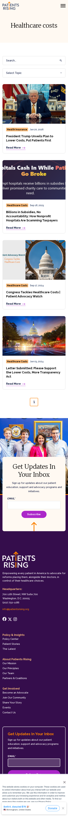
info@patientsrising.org (15, 609)
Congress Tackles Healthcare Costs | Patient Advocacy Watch (33, 294)
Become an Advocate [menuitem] (15, 692)
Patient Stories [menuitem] (11, 643)
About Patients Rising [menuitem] (16, 659)
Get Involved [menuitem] (11, 688)
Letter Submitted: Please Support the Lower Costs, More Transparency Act (33, 372)
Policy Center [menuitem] (10, 639)
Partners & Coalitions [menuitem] (14, 678)
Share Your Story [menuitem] (12, 702)
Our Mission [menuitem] (9, 663)
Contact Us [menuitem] (9, 712)
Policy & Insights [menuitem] (13, 635)
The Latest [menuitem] (9, 648)
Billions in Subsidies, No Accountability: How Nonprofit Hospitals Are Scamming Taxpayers (32, 216)
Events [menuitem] (6, 707)
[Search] (60, 61)
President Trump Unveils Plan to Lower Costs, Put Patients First (29, 138)
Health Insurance (17, 129)
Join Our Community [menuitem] (14, 697)
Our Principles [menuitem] (10, 668)
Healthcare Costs (17, 205)
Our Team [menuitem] (8, 673)
